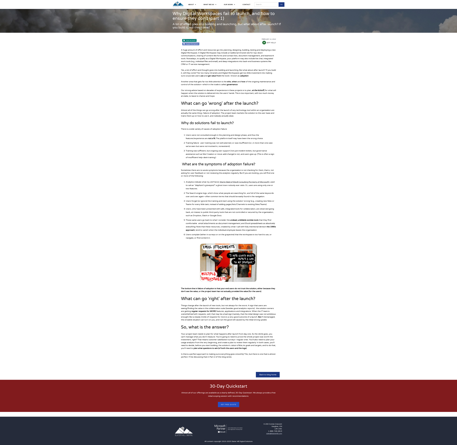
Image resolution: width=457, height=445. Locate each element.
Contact (246, 4)
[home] (178, 4)
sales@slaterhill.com (274, 434)
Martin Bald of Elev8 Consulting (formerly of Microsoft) (244, 182)
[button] (191, 4)
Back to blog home (267, 374)
